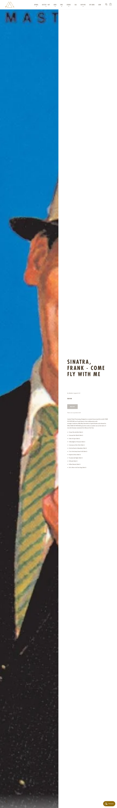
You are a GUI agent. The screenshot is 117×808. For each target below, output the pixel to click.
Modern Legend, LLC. (75, 393)
